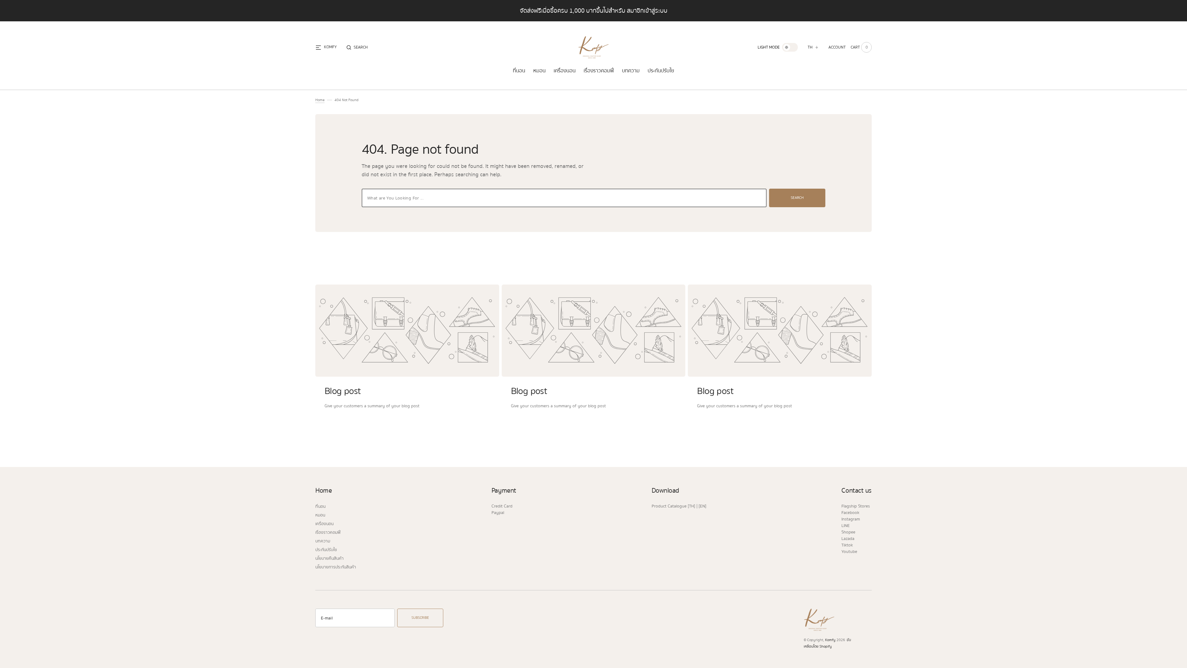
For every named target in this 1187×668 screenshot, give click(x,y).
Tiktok (847, 545)
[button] (357, 47)
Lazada (847, 538)
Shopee (848, 532)
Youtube (849, 551)
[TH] (691, 506)
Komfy (830, 640)
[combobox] (564, 198)
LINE (845, 525)
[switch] (790, 47)
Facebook (850, 512)
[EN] (702, 506)
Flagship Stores (855, 506)
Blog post (343, 391)
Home (320, 100)
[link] (407, 331)
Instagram (850, 519)
